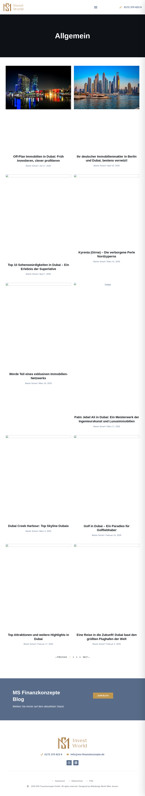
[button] (95, 7)
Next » (86, 657)
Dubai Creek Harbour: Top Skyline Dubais (38, 526)
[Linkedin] (75, 762)
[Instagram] (69, 762)
